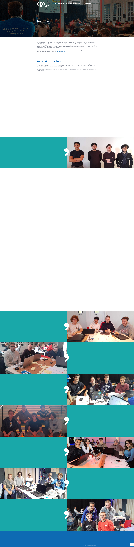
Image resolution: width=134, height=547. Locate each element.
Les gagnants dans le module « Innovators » (76, 192)
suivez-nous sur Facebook (88, 538)
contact (69, 536)
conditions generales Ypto (73, 540)
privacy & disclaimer (72, 538)
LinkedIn (58, 51)
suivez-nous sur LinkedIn (88, 536)
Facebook (63, 51)
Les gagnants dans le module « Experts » (49, 192)
